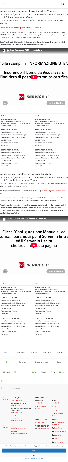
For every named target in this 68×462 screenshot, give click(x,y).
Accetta (34, 450)
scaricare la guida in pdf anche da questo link (27, 27)
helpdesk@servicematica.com (19, 433)
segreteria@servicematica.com (19, 428)
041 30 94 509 (14, 400)
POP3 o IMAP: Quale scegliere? (31, 37)
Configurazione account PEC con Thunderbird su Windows (26, 174)
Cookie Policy (26, 458)
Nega (34, 455)
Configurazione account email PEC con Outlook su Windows (27, 11)
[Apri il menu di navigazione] (63, 4)
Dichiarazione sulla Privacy (37, 458)
